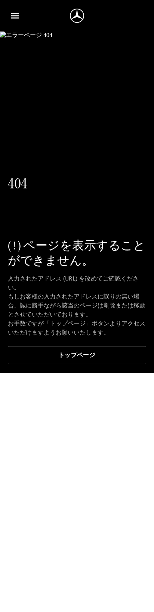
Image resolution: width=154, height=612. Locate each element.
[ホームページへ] (77, 15)
